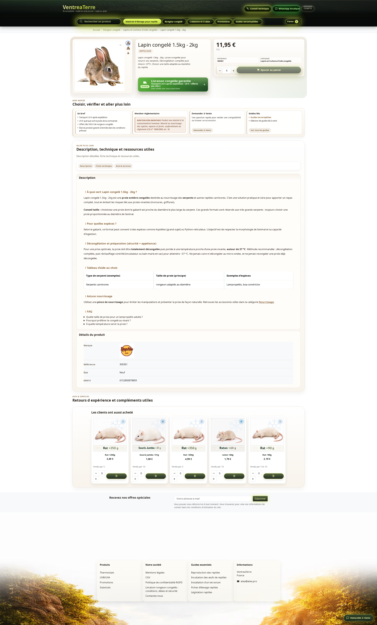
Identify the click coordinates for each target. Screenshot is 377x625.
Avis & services (123, 166)
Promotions (224, 21)
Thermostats (107, 572)
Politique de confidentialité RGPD (163, 582)
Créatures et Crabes (200, 21)
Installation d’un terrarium (206, 582)
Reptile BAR (145, 51)
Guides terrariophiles (260, 117)
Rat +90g (267, 455)
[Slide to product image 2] (128, 48)
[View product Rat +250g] (110, 435)
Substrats (105, 587)
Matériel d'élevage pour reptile (141, 21)
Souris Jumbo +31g (149, 455)
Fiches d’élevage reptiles (204, 587)
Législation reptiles (201, 592)
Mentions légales (154, 572)
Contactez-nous (154, 595)
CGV (147, 577)
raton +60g (227, 455)
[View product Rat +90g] (267, 435)
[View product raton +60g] (228, 435)
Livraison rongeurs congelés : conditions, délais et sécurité (161, 589)
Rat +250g (110, 455)
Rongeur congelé (173, 21)
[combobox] (99, 21)
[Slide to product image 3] (128, 53)
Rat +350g (188, 455)
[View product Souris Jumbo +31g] (149, 435)
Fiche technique (104, 166)
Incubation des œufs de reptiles (208, 577)
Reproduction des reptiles (205, 572)
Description (86, 166)
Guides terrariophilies (247, 21)
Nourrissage (266, 302)
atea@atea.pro (249, 581)
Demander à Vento (202, 130)
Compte (308, 8)
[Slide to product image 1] (128, 43)
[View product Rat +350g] (189, 435)
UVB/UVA (105, 577)
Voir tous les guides (260, 130)
